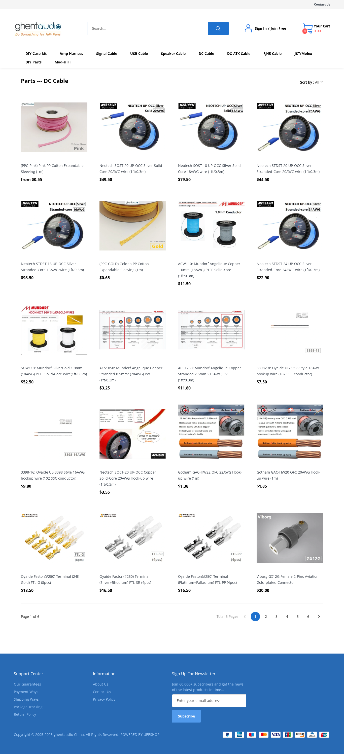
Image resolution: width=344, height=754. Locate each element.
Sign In (261, 28)
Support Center (28, 673)
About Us (100, 684)
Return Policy (25, 714)
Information (104, 673)
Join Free (278, 28)
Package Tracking (28, 706)
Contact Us (322, 4)
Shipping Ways (26, 699)
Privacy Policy (104, 699)
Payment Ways (26, 691)
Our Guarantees (27, 684)
